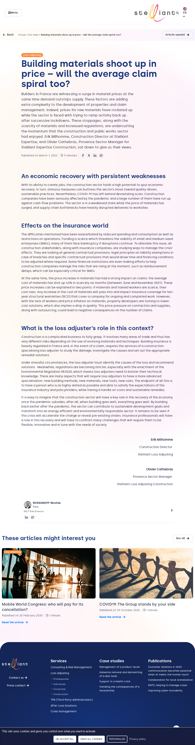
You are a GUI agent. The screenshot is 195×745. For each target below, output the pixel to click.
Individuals (59, 684)
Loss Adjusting (32, 55)
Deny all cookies (91, 739)
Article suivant (175, 34)
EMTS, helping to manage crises (167, 685)
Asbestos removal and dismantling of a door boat (120, 674)
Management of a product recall (119, 666)
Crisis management (64, 711)
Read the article (13, 622)
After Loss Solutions (64, 705)
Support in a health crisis (114, 681)
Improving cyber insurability (165, 690)
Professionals (61, 679)
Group (22, 34)
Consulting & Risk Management (71, 667)
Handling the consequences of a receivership (119, 688)
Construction (60, 694)
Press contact (16, 685)
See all (180, 538)
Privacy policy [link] (137, 738)
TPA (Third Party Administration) (72, 699)
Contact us (16, 677)
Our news (33, 34)
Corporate (59, 689)
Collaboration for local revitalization (170, 679)
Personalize (117, 739)
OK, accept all (65, 739)
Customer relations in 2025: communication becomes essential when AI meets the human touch (169, 670)
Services (59, 661)
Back (10, 34)
